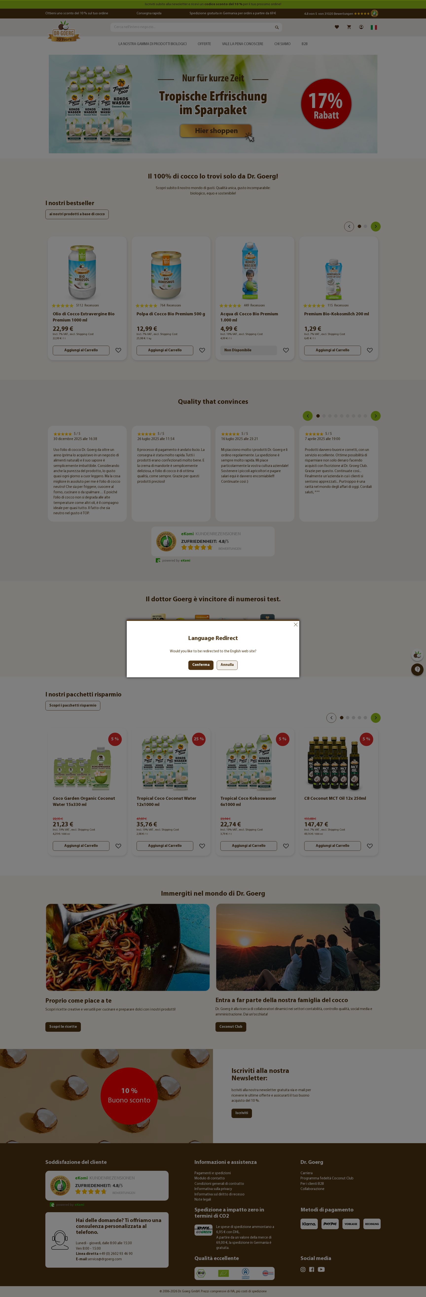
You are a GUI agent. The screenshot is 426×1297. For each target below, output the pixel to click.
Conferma (201, 665)
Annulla (295, 624)
